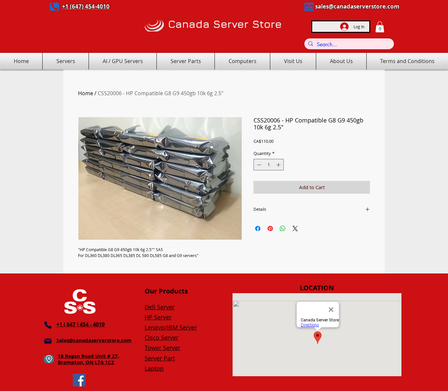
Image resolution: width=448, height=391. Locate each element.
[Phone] (54, 7)
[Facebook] (79, 380)
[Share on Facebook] (258, 228)
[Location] (49, 359)
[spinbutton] (268, 164)
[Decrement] (258, 164)
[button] (379, 26)
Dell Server (159, 307)
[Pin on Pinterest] (270, 228)
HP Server (158, 317)
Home (85, 93)
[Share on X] (295, 228)
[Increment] (279, 164)
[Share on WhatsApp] (283, 228)
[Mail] (309, 7)
